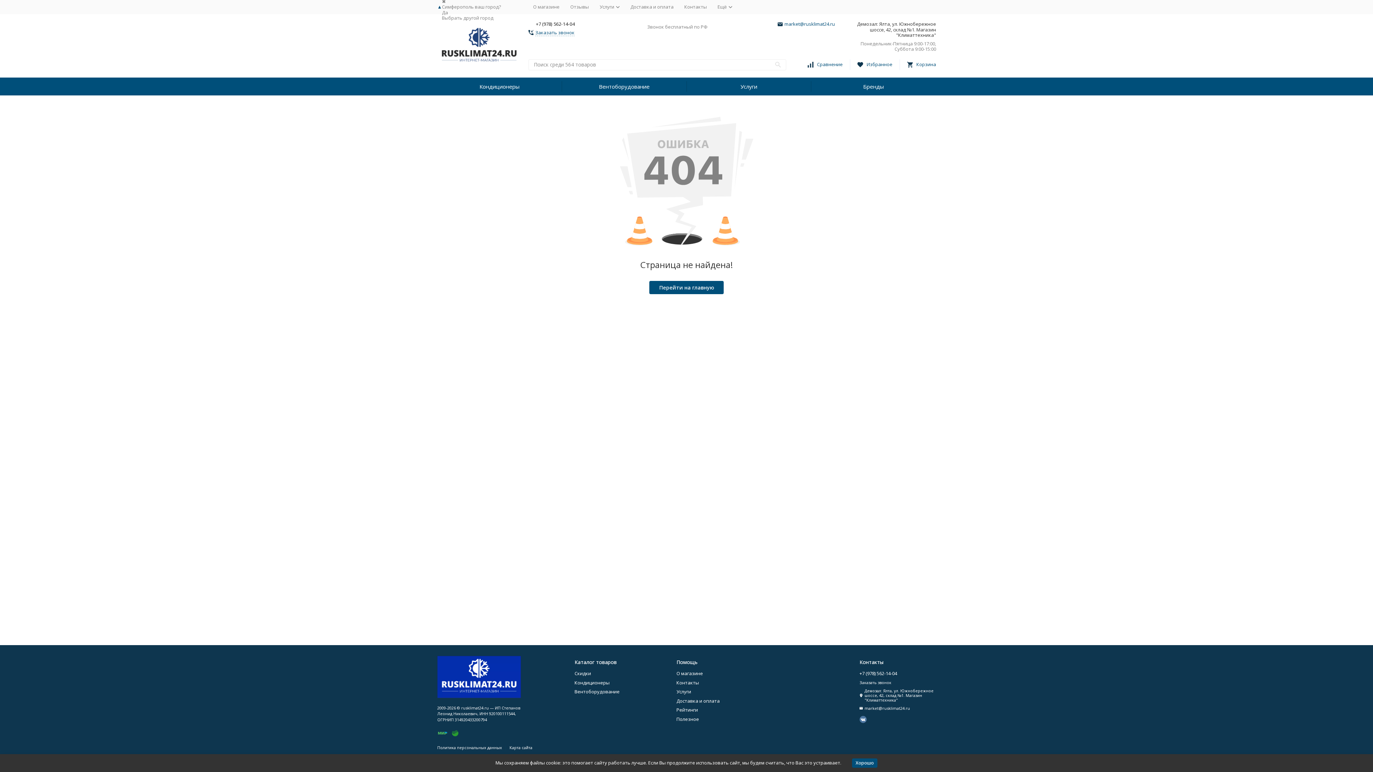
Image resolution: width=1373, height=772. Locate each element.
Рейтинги (687, 710)
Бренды (873, 86)
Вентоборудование (624, 86)
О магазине (546, 7)
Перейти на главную (686, 287)
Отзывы (579, 7)
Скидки (583, 673)
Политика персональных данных (469, 747)
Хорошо (865, 762)
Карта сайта (521, 747)
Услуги (748, 86)
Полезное (687, 719)
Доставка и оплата (652, 7)
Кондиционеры (499, 86)
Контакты (695, 7)
